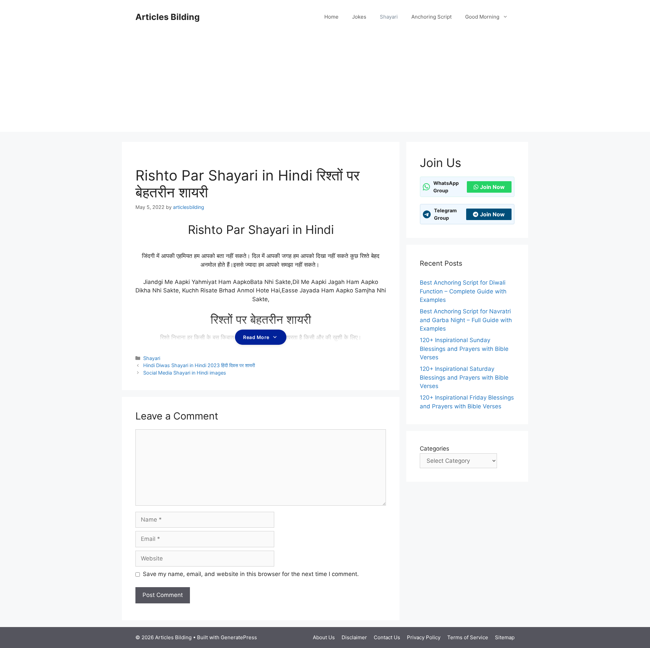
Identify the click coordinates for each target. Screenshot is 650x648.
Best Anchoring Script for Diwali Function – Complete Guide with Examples (463, 291)
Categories (434, 448)
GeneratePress (239, 637)
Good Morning (482, 17)
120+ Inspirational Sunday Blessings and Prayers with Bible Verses (464, 349)
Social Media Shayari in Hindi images (184, 373)
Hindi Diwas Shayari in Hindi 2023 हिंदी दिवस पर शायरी (199, 365)
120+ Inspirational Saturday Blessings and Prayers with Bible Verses (464, 377)
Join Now (492, 187)
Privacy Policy (423, 637)
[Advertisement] (325, 84)
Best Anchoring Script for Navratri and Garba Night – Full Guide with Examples (466, 320)
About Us (324, 637)
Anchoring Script (431, 17)
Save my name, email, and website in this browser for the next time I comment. (251, 574)
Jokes (359, 17)
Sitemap (505, 637)
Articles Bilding (167, 17)
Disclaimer (354, 637)
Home (331, 17)
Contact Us (387, 637)
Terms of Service (467, 637)
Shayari (389, 17)
